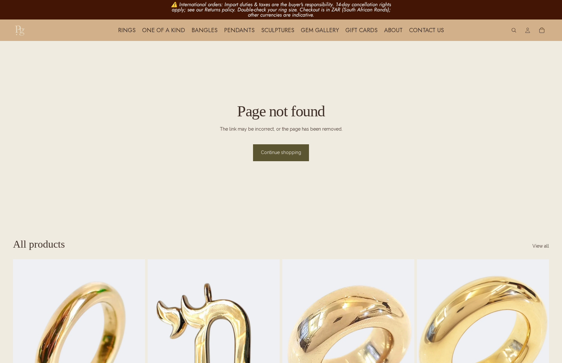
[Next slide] (135, 341)
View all (540, 246)
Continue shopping (281, 152)
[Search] (514, 30)
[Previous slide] (23, 341)
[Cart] (542, 30)
